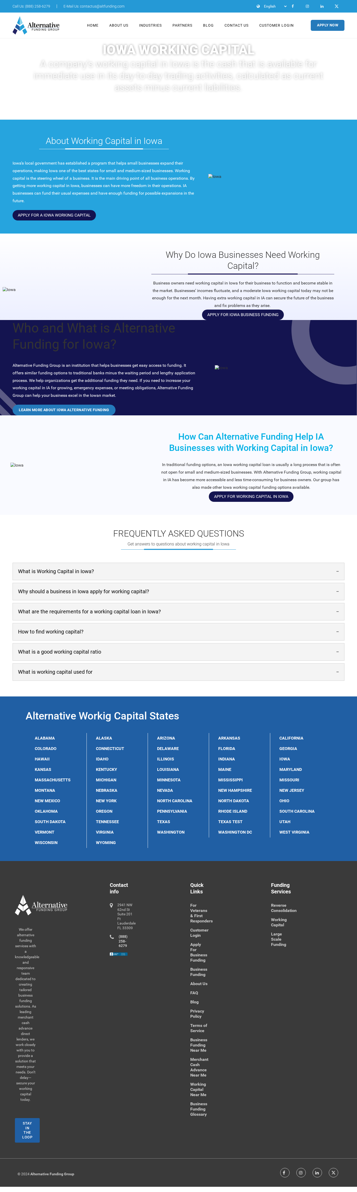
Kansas (43, 769)
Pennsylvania (172, 811)
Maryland (290, 769)
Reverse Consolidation (284, 908)
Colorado (45, 748)
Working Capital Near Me (198, 1089)
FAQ (194, 992)
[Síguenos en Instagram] (301, 1172)
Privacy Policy (197, 1014)
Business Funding (198, 972)
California (291, 738)
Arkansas (229, 738)
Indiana (226, 759)
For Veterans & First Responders (201, 913)
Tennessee (107, 821)
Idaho (102, 759)
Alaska (104, 738)
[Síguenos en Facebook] (285, 1172)
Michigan (106, 779)
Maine (224, 769)
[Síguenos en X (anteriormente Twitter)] (333, 1172)
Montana (45, 790)
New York (106, 800)
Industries (150, 25)
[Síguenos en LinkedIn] (317, 1172)
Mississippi (230, 779)
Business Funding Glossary (198, 1109)
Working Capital (279, 922)
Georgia (288, 748)
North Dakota (233, 800)
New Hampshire (235, 790)
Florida (226, 748)
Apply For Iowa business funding (243, 314)
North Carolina (174, 800)
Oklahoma (46, 811)
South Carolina (297, 811)
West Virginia (294, 832)
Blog (208, 25)
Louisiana (168, 769)
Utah (284, 821)
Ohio (284, 800)
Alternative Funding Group (52, 1174)
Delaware (168, 748)
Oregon (104, 811)
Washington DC (235, 832)
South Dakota (50, 821)
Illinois (165, 759)
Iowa (284, 759)
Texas (163, 821)
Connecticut (110, 748)
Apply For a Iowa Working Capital (54, 215)
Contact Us (236, 25)
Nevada (165, 790)
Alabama (45, 738)
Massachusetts (53, 779)
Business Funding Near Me (198, 1045)
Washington (171, 832)
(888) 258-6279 (123, 941)
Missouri (289, 779)
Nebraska (106, 790)
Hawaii (42, 759)
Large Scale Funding (278, 939)
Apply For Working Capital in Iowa (251, 496)
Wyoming (106, 842)
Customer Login (276, 25)
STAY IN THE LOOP (27, 1130)
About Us (118, 25)
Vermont (44, 832)
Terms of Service (198, 1028)
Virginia (105, 832)
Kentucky (106, 769)
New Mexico (47, 800)
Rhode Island (232, 811)
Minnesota (169, 779)
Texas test (230, 821)
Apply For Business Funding (198, 952)
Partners (182, 25)
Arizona (166, 738)
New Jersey (291, 790)
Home (93, 25)
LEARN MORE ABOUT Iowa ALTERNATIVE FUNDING (64, 410)
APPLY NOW (327, 25)
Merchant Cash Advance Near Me (199, 1067)
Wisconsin (46, 842)
